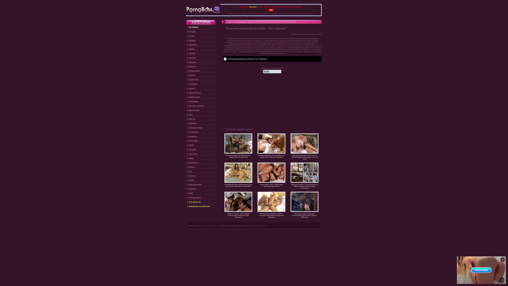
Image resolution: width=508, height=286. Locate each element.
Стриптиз (192, 189)
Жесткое (192, 58)
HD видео (192, 45)
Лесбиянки (193, 84)
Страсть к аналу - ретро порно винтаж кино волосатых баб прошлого (238, 215)
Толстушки (193, 154)
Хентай (191, 88)
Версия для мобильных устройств (235, 226)
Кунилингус (193, 163)
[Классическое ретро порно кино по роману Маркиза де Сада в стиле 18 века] (304, 153)
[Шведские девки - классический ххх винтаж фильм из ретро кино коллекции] (304, 182)
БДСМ (191, 145)
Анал (191, 114)
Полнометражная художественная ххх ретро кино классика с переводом (238, 185)
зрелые (318, 34)
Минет (191, 158)
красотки (251, 22)
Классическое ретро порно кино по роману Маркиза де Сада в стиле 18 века (305, 157)
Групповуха (193, 132)
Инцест (192, 49)
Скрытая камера (195, 184)
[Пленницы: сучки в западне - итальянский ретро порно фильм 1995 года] (304, 211)
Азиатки (192, 75)
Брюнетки (193, 136)
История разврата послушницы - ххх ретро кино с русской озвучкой (271, 156)
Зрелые (192, 119)
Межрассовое (194, 97)
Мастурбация (194, 110)
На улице (192, 149)
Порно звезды (194, 71)
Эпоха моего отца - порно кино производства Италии (271, 185)
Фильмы (192, 40)
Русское (192, 31)
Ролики (192, 36)
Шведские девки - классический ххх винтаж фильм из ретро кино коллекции (304, 186)
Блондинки (193, 141)
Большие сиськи (195, 128)
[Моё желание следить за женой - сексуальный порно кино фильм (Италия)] (271, 211)
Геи (190, 171)
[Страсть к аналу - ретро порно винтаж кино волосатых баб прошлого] (238, 211)
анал (313, 34)
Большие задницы (196, 106)
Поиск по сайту (195, 197)
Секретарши (194, 80)
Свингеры (193, 123)
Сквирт (191, 180)
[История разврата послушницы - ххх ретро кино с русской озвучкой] (271, 153)
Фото (191, 193)
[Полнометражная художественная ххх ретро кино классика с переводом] (238, 182)
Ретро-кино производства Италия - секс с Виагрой (247, 59)
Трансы (192, 167)
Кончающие (193, 101)
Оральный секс (195, 93)
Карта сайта (201, 226)
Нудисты (192, 176)
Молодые (192, 66)
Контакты (191, 226)
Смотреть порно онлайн (236, 22)
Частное (192, 53)
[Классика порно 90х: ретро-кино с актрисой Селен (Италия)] (238, 153)
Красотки (192, 62)
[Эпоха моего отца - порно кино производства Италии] (271, 182)
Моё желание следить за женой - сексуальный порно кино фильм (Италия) (271, 215)
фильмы (308, 34)
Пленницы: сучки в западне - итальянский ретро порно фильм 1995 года (304, 215)
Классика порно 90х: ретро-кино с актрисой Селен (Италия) (238, 156)
